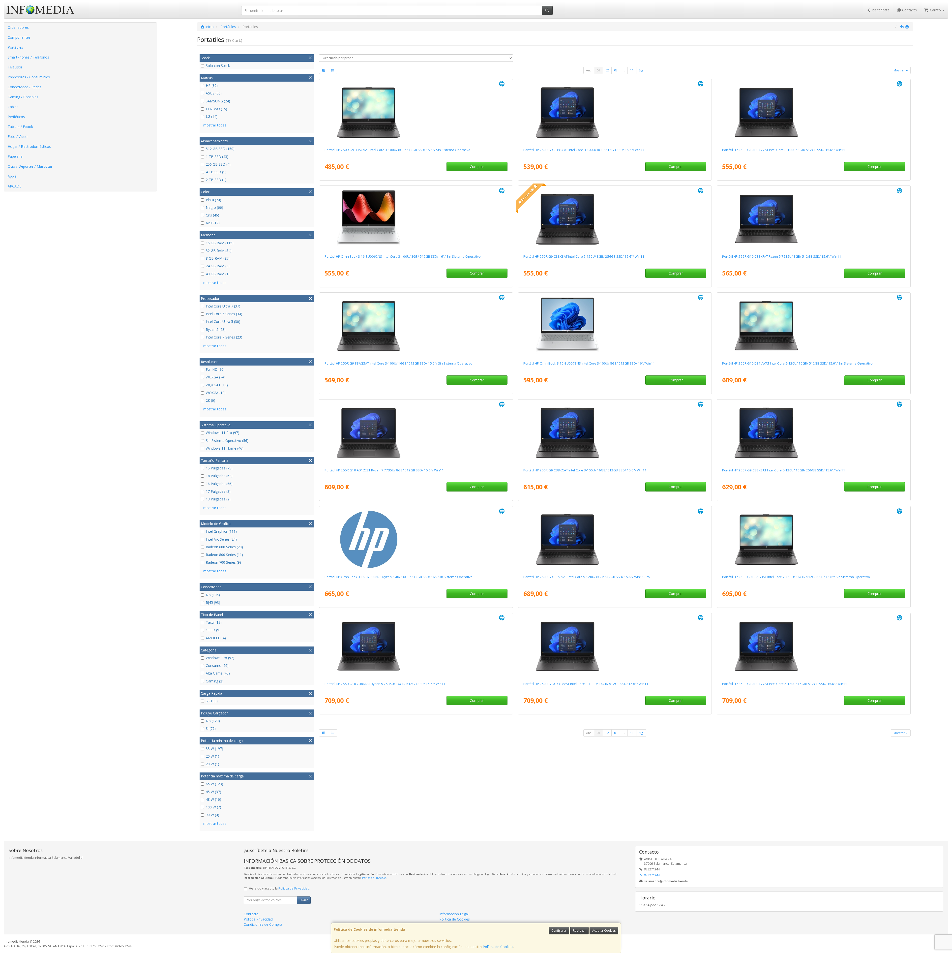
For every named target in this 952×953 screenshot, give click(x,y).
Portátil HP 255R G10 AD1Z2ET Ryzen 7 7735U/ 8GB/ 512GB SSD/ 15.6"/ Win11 (384, 470)
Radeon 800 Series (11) (224, 554)
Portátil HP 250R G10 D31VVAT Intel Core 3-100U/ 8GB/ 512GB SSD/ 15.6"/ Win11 (783, 150)
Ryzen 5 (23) (216, 329)
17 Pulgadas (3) (218, 491)
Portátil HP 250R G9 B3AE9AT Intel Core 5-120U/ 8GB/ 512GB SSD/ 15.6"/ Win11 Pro (586, 577)
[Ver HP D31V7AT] (813, 646)
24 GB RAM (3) (218, 266)
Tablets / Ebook (20, 126)
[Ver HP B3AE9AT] (614, 539)
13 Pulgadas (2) (218, 499)
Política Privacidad (258, 919)
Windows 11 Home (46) (224, 448)
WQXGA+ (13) (217, 385)
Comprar (477, 166)
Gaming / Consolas (23, 96)
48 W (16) (213, 799)
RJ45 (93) (213, 602)
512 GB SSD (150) (220, 148)
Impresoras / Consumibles (29, 77)
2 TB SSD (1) (216, 179)
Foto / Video (18, 136)
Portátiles (15, 47)
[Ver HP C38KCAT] (614, 112)
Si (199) (212, 701)
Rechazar (579, 930)
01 (598, 70)
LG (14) (211, 116)
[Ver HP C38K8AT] (614, 219)
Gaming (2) (214, 681)
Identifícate (880, 10)
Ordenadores (18, 27)
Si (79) (211, 728)
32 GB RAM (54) (219, 250)
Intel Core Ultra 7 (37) (223, 306)
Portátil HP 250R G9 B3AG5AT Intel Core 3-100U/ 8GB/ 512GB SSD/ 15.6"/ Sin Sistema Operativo (397, 150)
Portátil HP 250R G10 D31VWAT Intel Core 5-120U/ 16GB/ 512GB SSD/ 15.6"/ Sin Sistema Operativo (797, 363)
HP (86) (212, 85)
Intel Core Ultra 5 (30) (223, 321)
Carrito (935, 10)
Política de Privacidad (374, 878)
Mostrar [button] (899, 70)
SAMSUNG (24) (218, 101)
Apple (12, 176)
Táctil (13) (214, 622)
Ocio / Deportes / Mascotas (30, 166)
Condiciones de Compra (263, 924)
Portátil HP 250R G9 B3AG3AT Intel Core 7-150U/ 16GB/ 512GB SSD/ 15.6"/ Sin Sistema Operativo (796, 577)
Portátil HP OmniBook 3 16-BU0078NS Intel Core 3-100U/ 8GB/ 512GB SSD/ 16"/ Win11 (589, 363)
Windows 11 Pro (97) (222, 432)
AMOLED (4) (216, 638)
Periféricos (16, 116)
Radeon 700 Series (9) (223, 562)
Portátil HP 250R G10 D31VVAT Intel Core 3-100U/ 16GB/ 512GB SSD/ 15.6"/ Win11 (585, 683)
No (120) (213, 720)
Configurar (558, 930)
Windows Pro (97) (220, 657)
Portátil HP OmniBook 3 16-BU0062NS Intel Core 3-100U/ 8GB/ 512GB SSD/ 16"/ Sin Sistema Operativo (403, 256)
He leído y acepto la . (279, 888)
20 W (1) (212, 756)
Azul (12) (213, 222)
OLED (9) (213, 630)
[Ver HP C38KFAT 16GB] (415, 646)
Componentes (19, 37)
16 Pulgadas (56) (219, 483)
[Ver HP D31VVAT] (813, 112)
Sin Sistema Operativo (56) (227, 440)
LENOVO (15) (216, 108)
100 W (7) (213, 807)
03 (616, 70)
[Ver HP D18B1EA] (415, 539)
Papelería (15, 156)
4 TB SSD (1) (216, 172)
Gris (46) (212, 215)
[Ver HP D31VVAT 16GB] (614, 646)
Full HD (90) (215, 369)
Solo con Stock (218, 65)
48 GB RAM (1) (218, 274)
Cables (13, 106)
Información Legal (454, 914)
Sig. (641, 70)
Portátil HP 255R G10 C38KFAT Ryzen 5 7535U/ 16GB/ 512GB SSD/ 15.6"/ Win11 (385, 683)
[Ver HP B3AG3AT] (813, 539)
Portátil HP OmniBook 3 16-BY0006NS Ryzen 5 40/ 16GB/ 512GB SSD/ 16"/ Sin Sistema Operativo (399, 577)
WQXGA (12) (216, 392)
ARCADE (14, 186)
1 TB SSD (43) (217, 156)
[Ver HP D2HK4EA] (614, 326)
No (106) (213, 594)
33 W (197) (214, 748)
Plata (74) (213, 199)
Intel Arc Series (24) (221, 539)
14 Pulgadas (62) (219, 475)
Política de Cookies (498, 946)
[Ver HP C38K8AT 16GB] (813, 432)
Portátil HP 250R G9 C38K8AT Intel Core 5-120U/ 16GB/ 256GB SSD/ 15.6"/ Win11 (783, 470)
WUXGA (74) (215, 377)
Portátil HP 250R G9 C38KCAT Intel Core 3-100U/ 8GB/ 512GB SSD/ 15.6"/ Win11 (584, 150)
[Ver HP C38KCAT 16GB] (614, 432)
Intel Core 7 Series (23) (224, 337)
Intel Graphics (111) (221, 531)
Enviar (303, 900)
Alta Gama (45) (218, 673)
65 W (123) (214, 783)
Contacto (909, 10)
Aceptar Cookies (604, 930)
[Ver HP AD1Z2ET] (415, 432)
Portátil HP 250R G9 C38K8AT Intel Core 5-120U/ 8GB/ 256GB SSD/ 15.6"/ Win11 (583, 256)
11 (632, 70)
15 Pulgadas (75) (219, 468)
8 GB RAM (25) (218, 258)
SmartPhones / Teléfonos (28, 57)
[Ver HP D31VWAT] (813, 326)
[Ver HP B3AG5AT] (415, 112)
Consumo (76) (217, 665)
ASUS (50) (214, 93)
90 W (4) (212, 814)
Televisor (15, 67)
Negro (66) (214, 207)
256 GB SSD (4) (218, 164)
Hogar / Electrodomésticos (29, 146)
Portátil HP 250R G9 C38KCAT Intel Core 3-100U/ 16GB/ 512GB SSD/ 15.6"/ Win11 (585, 470)
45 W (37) (213, 791)
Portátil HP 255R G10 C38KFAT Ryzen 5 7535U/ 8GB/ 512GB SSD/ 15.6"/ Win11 (781, 256)
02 (607, 70)
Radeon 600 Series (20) (224, 547)
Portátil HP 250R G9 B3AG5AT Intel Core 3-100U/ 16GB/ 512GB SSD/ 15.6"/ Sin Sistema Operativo (398, 363)
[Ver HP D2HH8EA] (415, 219)
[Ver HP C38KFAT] (813, 219)
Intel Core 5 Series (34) (224, 313)
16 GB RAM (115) (220, 243)
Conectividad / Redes (24, 87)
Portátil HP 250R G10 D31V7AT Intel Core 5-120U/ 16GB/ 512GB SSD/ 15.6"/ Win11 (784, 683)
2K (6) (210, 400)
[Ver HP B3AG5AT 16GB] (415, 326)
